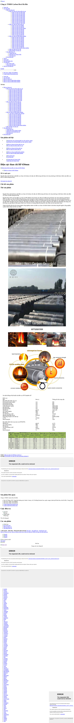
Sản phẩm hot (35, 530)
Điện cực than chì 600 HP (18, 34)
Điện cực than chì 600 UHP (18, 20)
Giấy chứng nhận (10, 63)
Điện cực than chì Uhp (6, 532)
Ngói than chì (12, 55)
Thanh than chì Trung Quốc (12, 160)
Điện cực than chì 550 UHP (18, 19)
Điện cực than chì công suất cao (16, 24)
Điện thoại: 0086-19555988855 (10, 72)
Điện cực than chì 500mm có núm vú (12, 455)
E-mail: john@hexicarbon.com (10, 505)
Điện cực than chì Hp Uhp (18, 532)
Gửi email (3, 540)
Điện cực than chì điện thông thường (17, 36)
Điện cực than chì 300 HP (18, 27)
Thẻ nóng (28, 530)
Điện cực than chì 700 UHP (18, 23)
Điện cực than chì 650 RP (15, 124)
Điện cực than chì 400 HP (18, 29)
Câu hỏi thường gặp (8, 61)
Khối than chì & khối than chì (13, 131)
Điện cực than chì (10, 10)
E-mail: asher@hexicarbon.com (10, 74)
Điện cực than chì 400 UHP (18, 15)
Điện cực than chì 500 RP (18, 44)
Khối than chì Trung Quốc (15, 54)
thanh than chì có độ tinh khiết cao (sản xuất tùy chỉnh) (18, 142)
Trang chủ (5, 7)
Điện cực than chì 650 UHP (18, 21)
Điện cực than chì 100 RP (18, 37)
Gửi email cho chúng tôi (6, 181)
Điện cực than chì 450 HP (18, 31)
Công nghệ (6, 59)
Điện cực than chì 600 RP (18, 46)
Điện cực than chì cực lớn (15, 49)
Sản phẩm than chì (10, 51)
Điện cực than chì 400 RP (18, 41)
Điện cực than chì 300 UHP (18, 12)
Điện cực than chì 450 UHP (18, 16)
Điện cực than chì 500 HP (18, 32)
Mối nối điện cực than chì (15, 50)
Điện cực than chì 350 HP (15, 104)
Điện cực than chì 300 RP (18, 38)
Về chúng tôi (6, 62)
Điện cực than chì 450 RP (18, 42)
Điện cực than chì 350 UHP (18, 14)
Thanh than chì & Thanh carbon (13, 130)
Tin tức (5, 58)
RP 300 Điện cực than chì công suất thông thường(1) (16, 456)
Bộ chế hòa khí (9, 57)
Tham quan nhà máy (11, 65)
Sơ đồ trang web (42, 530)
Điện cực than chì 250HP (18, 25)
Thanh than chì (12, 53)
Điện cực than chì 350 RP (18, 40)
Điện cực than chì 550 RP (18, 45)
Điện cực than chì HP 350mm (19, 28)
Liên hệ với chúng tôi (8, 66)
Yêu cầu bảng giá (5, 518)
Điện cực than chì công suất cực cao (17, 11)
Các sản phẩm (6, 8)
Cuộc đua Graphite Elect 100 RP (16, 113)
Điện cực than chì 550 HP (18, 33)
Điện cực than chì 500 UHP (18, 17)
